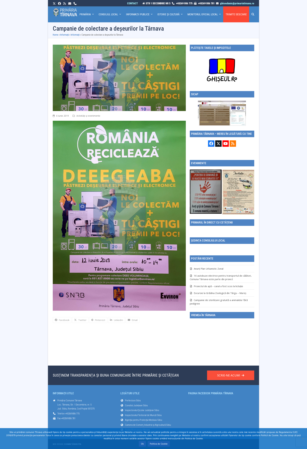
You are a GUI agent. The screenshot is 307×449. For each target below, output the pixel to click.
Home (55, 34)
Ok (142, 443)
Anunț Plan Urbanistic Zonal (208, 268)
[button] (253, 14)
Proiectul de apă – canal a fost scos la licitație (218, 286)
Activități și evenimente (88, 115)
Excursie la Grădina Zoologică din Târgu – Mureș (220, 293)
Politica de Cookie (159, 443)
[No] (303, 438)
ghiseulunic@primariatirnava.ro (237, 3)
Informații (64, 34)
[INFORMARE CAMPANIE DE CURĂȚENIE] (206, 191)
